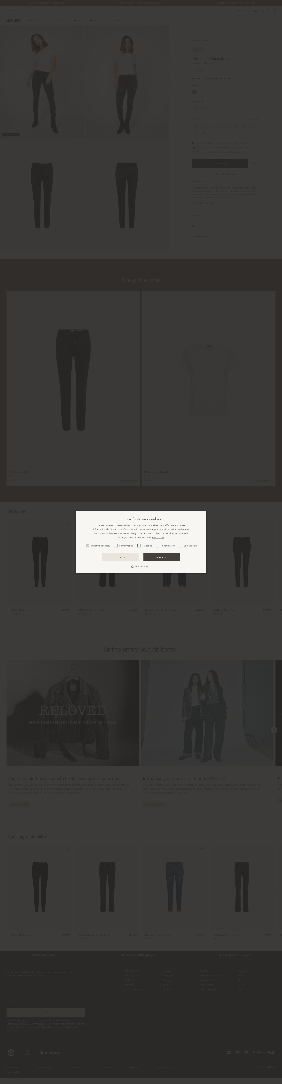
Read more (158, 537)
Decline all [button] (120, 556)
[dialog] (141, 542)
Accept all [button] (161, 556)
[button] (141, 566)
